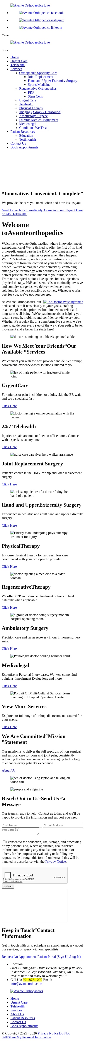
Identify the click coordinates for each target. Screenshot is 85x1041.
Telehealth (17, 65)
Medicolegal (27, 124)
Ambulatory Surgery (33, 116)
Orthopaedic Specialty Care (38, 73)
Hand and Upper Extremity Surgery (52, 81)
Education (26, 135)
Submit (7, 886)
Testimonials (27, 139)
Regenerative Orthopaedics (37, 88)
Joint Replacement (40, 77)
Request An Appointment (19, 956)
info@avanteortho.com (26, 983)
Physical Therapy (31, 108)
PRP (31, 92)
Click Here (9, 406)
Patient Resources (22, 131)
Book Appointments (24, 147)
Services (16, 69)
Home (14, 57)
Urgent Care (18, 61)
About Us (8, 770)
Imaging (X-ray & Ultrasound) (40, 112)
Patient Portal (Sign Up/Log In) (59, 956)
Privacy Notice (55, 861)
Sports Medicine (39, 84)
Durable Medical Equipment (38, 120)
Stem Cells (35, 96)
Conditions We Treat (33, 128)
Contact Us (18, 143)
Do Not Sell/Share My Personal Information (36, 1035)
